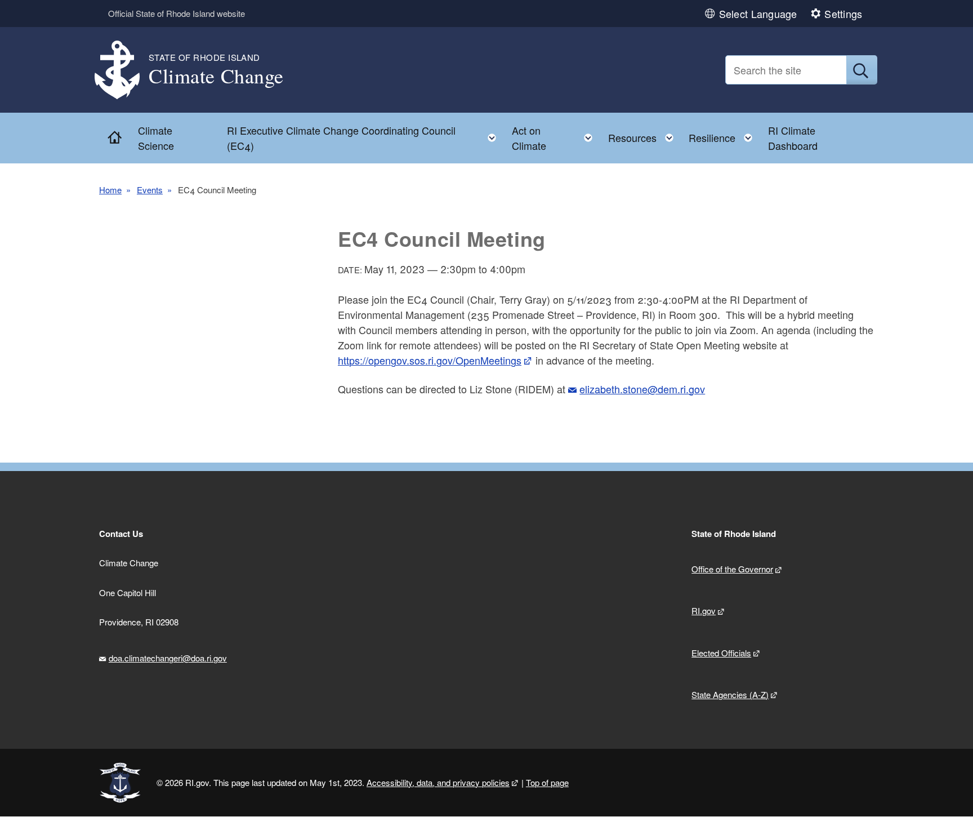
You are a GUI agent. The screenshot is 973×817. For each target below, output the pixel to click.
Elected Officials (721, 653)
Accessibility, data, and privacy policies (438, 782)
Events (150, 190)
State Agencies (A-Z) (730, 694)
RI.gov (703, 610)
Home (110, 190)
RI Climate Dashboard (793, 138)
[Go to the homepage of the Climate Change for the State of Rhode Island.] (124, 70)
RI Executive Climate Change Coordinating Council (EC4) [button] (365, 138)
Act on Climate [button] (555, 138)
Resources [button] (644, 135)
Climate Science (156, 138)
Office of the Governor (732, 569)
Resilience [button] (724, 135)
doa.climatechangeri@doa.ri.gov (168, 658)
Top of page (547, 782)
